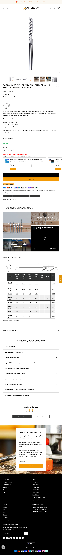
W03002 (10, 303)
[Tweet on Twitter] (13, 199)
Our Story (5, 507)
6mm (17, 284)
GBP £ (31, 543)
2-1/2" (36, 294)
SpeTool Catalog (36, 500)
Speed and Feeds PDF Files (39, 497)
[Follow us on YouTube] (17, 538)
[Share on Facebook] (8, 199)
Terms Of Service (36, 492)
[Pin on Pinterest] (10, 199)
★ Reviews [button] (60, 279)
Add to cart (13, 169)
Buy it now (31, 179)
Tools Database (36, 495)
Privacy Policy (36, 490)
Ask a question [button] (40, 417)
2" (36, 311)
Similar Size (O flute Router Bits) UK (12, 257)
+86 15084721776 (43, 509)
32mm (23, 289)
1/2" (23, 311)
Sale (4, 490)
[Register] (26, 533)
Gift (4, 492)
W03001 (10, 294)
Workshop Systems (7, 482)
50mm (36, 284)
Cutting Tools (6, 479)
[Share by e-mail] (16, 199)
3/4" (23, 303)
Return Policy (35, 484)
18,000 (53, 294)
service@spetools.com (42, 507)
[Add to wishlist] (57, 85)
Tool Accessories (7, 484)
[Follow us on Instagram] (10, 538)
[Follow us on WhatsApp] (23, 538)
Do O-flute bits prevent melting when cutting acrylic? (17, 368)
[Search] (7, 8)
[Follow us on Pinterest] (14, 538)
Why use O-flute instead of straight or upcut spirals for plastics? (20, 363)
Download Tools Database (9, 330)
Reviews (5, 515)
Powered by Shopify (33, 547)
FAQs (34, 479)
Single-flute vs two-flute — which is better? (15, 373)
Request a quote (7, 326)
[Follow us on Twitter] (7, 538)
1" (23, 294)
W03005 (10, 311)
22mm (23, 284)
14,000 (53, 284)
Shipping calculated (7, 97)
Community (5, 517)
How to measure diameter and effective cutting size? (17, 395)
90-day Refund (26, 196)
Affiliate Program (6, 520)
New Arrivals (6, 487)
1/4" (17, 294)
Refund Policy (36, 487)
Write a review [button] (21, 417)
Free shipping (17, 196)
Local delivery (8, 196)
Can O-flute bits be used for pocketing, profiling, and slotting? (19, 390)
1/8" (17, 303)
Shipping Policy (36, 482)
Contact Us (5, 510)
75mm (36, 289)
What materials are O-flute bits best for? (14, 352)
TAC (47, 298)
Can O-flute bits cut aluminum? (12, 357)
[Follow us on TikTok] (20, 538)
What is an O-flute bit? (10, 347)
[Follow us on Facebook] (4, 538)
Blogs (4, 512)
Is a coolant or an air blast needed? (13, 379)
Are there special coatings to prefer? (13, 384)
